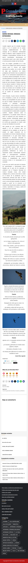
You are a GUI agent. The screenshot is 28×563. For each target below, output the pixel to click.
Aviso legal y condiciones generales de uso (12, 487)
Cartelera (5, 526)
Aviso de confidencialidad (8, 497)
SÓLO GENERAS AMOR (7, 450)
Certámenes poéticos (8, 532)
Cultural (4, 31)
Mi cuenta (22, 0)
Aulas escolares (7, 524)
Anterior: (5, 385)
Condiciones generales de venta (10, 494)
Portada (3, 28)
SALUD (14, 550)
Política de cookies (6, 492)
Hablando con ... (14, 534)
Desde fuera (14, 466)
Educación (5, 534)
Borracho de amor (6, 442)
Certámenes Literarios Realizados (11, 529)
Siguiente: (13, 390)
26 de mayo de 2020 (7, 38)
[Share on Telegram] (18, 41)
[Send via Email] (23, 41)
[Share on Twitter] (15, 41)
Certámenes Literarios (15, 526)
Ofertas (17, 542)
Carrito (14, 0)
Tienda (17, 0)
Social (4, 553)
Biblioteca (15, 524)
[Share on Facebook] (12, 41)
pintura (14, 548)
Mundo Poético (7, 540)
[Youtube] (15, 4)
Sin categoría (21, 550)
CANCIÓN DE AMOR (7, 454)
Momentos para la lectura (10, 537)
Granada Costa (14, 16)
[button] (2, 24)
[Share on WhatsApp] (20, 41)
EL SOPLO (4, 438)
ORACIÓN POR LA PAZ (16, 463)
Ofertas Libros (6, 548)
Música (14, 540)
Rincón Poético (7, 550)
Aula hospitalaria (14, 521)
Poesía (19, 548)
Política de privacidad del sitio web (10, 490)
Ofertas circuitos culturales (10, 545)
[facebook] (13, 4)
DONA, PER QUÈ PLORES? (8, 446)
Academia (5, 521)
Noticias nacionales (8, 542)
